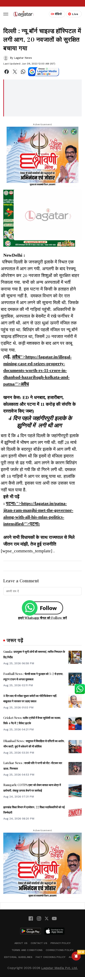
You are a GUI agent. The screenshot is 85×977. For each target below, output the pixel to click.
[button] (5, 13)
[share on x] (15, 71)
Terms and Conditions (27, 950)
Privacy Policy (61, 943)
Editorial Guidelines (18, 957)
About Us (20, 943)
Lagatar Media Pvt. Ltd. (59, 968)
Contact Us (39, 943)
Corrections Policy (59, 950)
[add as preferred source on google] (43, 71)
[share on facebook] (6, 71)
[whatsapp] (23, 71)
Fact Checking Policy (50, 957)
